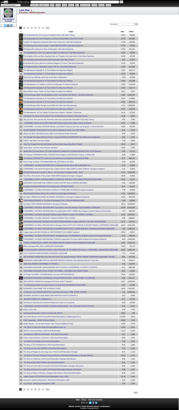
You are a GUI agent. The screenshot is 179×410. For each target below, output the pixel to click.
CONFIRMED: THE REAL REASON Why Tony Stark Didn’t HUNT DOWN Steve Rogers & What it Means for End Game (67, 211)
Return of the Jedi (29, 310)
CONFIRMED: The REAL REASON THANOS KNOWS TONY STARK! (49, 218)
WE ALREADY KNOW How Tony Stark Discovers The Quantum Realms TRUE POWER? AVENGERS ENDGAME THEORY (69, 257)
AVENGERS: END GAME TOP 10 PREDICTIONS (41, 288)
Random (71, 5)
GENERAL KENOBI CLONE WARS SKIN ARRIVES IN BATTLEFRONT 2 (50, 295)
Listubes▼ (5, 5)
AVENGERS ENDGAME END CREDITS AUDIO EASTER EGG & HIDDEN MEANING (55, 183)
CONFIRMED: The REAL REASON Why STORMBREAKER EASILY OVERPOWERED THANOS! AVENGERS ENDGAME (68, 229)
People (64, 5)
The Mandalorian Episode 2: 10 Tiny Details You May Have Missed (48, 109)
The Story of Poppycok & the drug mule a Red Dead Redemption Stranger (50, 352)
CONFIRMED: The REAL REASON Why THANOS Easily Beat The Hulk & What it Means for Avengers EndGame (65, 239)
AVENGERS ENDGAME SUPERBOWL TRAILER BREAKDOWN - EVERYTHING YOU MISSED (59, 278)
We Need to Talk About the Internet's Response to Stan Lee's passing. (48, 302)
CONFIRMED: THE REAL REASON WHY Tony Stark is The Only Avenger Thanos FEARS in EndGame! (61, 207)
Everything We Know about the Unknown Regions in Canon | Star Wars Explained (53, 63)
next (47, 28)
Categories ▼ (44, 5)
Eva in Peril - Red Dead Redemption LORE (39, 383)
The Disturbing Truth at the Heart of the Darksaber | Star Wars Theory (48, 60)
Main (78, 400)
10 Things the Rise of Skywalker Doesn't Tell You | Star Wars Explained (49, 67)
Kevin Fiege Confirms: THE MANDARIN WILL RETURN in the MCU (48, 162)
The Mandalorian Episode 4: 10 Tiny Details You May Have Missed (48, 98)
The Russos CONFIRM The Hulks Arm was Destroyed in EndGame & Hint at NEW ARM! (55, 158)
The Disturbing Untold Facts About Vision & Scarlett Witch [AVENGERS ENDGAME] (54, 285)
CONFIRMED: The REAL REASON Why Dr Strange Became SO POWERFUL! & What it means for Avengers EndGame (67, 236)
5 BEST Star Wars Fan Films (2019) (36, 141)
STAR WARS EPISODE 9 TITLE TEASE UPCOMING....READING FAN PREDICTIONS (55, 271)
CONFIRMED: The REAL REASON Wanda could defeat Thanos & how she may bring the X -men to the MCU (63, 126)
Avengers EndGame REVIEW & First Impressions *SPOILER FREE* (48, 186)
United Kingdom (85, 5)
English (108, 5)
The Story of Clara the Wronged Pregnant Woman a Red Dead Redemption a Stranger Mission (58, 355)
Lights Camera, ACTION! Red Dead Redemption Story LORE (45, 376)
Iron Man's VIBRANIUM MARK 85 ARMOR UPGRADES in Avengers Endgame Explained (56, 197)
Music (52, 5)
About (84, 400)
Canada (94, 5)
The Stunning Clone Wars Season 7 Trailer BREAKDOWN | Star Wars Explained (53, 45)
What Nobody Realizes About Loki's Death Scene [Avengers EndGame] (49, 193)
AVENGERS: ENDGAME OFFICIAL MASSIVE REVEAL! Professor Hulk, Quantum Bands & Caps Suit (61, 260)
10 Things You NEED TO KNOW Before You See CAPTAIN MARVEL (49, 274)
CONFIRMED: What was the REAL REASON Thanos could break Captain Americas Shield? (57, 123)
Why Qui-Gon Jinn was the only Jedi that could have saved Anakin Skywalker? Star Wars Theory (58, 119)
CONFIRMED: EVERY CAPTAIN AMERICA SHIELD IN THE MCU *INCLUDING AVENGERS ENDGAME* (62, 179)
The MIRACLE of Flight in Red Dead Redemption (41, 341)
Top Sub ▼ (34, 5)
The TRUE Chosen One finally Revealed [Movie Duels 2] (44, 327)
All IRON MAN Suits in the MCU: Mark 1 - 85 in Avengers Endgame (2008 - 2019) (53, 172)
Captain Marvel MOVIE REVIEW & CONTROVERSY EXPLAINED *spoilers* (51, 232)
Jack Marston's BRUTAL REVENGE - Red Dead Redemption (45, 334)
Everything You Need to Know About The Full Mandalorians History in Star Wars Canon (55, 116)
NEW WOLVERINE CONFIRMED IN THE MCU (40, 264)
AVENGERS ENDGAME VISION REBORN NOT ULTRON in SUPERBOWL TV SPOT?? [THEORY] (60, 267)
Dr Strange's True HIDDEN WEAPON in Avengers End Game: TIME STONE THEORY (55, 292)
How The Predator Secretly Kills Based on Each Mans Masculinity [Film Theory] (52, 144)
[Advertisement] (8, 58)
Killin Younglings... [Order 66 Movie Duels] (38, 320)
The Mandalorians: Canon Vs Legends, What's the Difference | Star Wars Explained (54, 53)
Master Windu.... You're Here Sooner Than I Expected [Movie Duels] (48, 324)
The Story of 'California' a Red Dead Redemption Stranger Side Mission (49, 359)
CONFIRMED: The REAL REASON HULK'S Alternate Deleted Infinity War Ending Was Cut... (57, 165)
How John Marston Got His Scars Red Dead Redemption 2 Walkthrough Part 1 (52, 317)
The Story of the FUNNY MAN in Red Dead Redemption (44, 362)
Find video (113, 24)
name (71, 32)
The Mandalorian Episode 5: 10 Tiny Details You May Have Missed (48, 88)
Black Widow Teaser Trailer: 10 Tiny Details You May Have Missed (47, 91)
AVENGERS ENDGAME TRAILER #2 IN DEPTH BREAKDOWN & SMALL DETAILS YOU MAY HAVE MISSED (64, 221)
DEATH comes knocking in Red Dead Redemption (42, 331)
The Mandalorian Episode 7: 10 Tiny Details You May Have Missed (48, 74)
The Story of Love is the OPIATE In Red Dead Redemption (44, 348)
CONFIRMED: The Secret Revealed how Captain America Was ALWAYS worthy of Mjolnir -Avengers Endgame (64, 169)
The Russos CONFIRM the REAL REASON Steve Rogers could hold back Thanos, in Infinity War (59, 155)
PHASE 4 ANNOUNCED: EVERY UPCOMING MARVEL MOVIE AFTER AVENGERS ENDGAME (59, 243)
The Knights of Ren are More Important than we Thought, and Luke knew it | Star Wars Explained (58, 56)
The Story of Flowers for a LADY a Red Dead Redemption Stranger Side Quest (52, 369)
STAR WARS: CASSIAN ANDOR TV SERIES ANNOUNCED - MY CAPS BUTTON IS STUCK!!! (58, 306)
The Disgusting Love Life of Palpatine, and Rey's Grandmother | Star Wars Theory (53, 38)
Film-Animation (8, 19)
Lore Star (24, 10)
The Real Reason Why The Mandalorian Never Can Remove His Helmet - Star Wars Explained (58, 95)
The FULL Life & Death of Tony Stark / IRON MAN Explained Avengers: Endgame (53, 176)
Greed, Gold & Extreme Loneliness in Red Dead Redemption (45, 338)
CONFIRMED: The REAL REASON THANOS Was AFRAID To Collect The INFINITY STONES (58, 214)
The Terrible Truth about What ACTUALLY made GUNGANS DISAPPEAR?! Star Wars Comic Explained (61, 137)
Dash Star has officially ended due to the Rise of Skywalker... (45, 77)
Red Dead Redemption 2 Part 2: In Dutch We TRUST (42, 313)
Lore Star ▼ (12, 5)
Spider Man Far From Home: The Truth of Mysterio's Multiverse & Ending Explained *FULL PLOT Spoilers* (62, 151)
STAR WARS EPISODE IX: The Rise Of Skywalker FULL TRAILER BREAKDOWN (53, 200)
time (122, 32)
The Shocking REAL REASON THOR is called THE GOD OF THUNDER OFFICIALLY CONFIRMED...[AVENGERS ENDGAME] (70, 250)
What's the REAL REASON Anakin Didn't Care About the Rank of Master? (50, 133)
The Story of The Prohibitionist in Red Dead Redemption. (44, 345)
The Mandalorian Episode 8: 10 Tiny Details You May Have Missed (48, 70)
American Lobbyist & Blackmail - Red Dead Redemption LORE (46, 380)
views (131, 32)
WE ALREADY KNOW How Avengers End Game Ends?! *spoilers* (48, 281)
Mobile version (75, 406)
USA (77, 5)
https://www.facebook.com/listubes (95, 406)
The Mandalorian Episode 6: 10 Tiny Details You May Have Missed (48, 81)
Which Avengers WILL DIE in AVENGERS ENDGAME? (43, 246)
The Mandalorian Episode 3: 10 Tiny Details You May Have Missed (48, 102)
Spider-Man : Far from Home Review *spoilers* (40, 148)
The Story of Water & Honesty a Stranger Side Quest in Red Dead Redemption (52, 373)
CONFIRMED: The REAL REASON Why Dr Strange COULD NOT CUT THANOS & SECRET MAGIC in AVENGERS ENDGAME (70, 225)
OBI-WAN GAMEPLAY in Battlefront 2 (37, 299)
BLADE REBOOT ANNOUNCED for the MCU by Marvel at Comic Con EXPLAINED (54, 130)
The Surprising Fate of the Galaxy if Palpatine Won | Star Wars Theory (49, 35)
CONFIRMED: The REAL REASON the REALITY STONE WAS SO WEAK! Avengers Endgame (58, 190)
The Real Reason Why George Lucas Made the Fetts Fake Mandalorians (50, 105)
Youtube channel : (23, 2)
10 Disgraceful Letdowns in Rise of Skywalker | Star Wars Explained (48, 49)
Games (58, 5)
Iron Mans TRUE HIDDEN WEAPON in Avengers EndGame (45, 204)
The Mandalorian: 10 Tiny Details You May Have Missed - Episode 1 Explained (52, 112)
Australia (101, 5)
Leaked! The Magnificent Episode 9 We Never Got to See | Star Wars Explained (52, 42)
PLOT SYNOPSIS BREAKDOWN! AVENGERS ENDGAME (45, 253)
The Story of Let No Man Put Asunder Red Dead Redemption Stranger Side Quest (53, 366)
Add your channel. (95, 400)
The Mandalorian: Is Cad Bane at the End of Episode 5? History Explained (50, 84)
